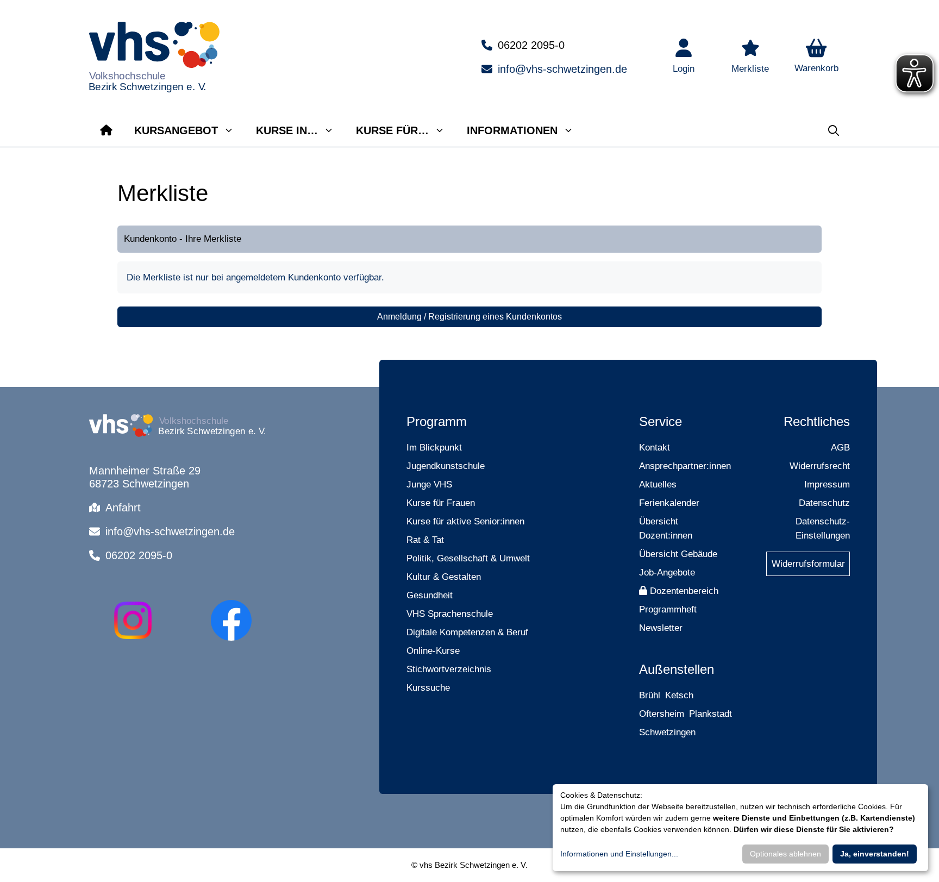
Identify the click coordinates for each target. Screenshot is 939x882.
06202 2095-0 (531, 45)
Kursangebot (176, 130)
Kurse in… (287, 130)
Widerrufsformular (808, 564)
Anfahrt (123, 508)
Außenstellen (676, 669)
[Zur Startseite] (106, 130)
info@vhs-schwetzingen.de (562, 69)
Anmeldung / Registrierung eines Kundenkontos (469, 316)
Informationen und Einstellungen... (619, 853)
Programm (436, 421)
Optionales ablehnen (785, 853)
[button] (816, 57)
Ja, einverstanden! (874, 853)
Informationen (512, 130)
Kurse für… (392, 130)
